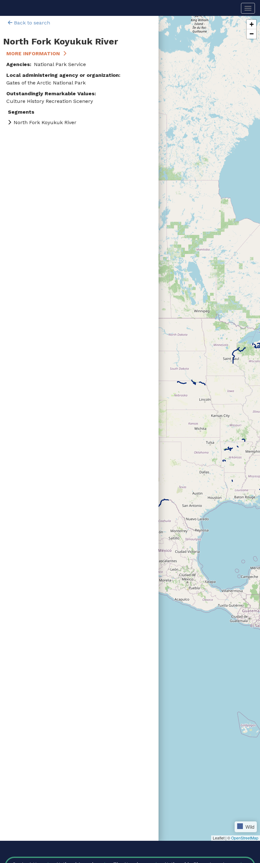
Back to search (31, 23)
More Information (33, 53)
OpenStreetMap (244, 837)
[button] (251, 24)
